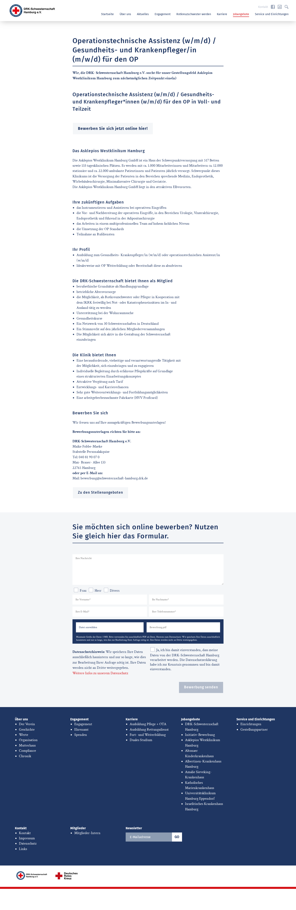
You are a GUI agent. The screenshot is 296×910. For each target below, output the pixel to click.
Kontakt (263, 7)
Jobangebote (241, 14)
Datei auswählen (88, 627)
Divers (114, 590)
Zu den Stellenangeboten (100, 492)
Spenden (80, 734)
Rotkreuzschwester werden (193, 14)
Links (23, 849)
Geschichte (27, 729)
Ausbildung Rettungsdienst (149, 729)
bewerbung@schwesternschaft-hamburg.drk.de (114, 478)
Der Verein (27, 724)
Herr (98, 590)
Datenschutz (27, 843)
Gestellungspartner (254, 729)
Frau (83, 590)
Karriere (222, 14)
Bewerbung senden (201, 687)
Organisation (28, 740)
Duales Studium (141, 740)
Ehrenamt (81, 729)
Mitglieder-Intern (87, 833)
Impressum (27, 838)
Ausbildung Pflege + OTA (148, 724)
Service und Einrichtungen (272, 14)
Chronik (25, 756)
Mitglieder (78, 828)
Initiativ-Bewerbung (200, 734)
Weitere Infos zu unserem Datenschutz (100, 673)
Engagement (163, 14)
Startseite (107, 14)
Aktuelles (143, 14)
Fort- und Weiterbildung (148, 734)
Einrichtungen (250, 724)
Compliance (27, 750)
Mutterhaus (27, 745)
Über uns (125, 14)
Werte (23, 734)
